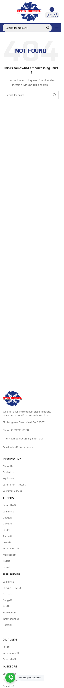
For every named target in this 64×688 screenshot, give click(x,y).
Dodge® (7, 518)
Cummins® (8, 512)
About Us (8, 466)
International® (11, 548)
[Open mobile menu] (56, 27)
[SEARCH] (48, 28)
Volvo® (7, 542)
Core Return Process (14, 485)
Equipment (9, 478)
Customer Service (12, 491)
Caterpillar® (9, 505)
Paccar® (7, 536)
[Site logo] (29, 11)
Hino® (6, 567)
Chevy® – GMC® (12, 588)
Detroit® (7, 524)
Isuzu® (6, 561)
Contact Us (9, 472)
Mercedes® (9, 555)
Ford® (6, 530)
